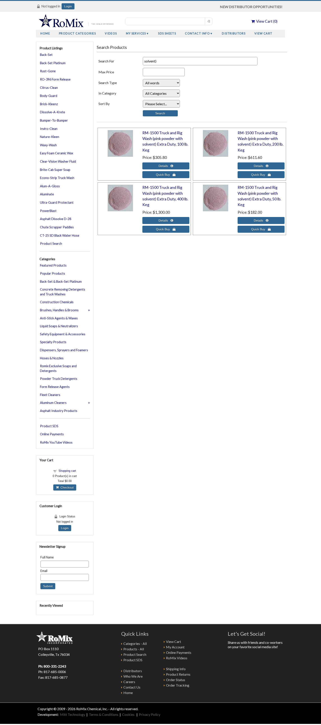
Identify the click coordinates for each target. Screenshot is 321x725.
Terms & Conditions (103, 714)
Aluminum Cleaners (53, 403)
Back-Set (46, 55)
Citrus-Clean (49, 88)
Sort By (104, 104)
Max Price (106, 72)
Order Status (175, 680)
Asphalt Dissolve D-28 (55, 219)
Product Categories (77, 33)
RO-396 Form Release (55, 79)
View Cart (263, 33)
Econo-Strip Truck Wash (57, 178)
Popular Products (52, 273)
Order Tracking (177, 685)
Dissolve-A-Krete (52, 112)
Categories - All (135, 643)
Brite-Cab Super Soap (55, 170)
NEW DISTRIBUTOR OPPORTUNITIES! (251, 7)
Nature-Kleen (49, 137)
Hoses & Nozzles (52, 358)
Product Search (51, 243)
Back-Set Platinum (53, 63)
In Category (107, 93)
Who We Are (133, 676)
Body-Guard (48, 96)
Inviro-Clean (48, 129)
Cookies (128, 714)
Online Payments (52, 434)
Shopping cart (67, 470)
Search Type (107, 83)
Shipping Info (176, 669)
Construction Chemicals (57, 302)
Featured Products (53, 265)
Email (43, 571)
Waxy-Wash (48, 145)
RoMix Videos (176, 658)
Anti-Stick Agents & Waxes (59, 318)
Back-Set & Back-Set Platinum (61, 281)
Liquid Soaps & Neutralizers (59, 326)
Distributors (233, 33)
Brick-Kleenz (49, 104)
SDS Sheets (167, 33)
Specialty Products (53, 342)
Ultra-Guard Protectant (57, 202)
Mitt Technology (72, 714)
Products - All (133, 649)
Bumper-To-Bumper (54, 120)
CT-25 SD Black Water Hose (59, 235)
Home (45, 33)
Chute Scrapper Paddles (57, 227)
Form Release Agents (55, 387)
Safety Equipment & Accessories (62, 334)
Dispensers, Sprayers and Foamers (64, 350)
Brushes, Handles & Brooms (59, 310)
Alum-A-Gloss (50, 186)
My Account (175, 647)
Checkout (66, 487)
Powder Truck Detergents (58, 379)
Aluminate (47, 194)
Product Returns (178, 674)
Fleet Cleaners (50, 395)
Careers (129, 682)
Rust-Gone (48, 71)
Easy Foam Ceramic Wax (56, 153)
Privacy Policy (149, 714)
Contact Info (197, 33)
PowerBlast (48, 211)
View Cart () (266, 21)
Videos (111, 33)
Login (68, 6)
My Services (136, 33)
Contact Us (131, 687)
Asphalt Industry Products (58, 411)
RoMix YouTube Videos (56, 442)
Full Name (47, 557)
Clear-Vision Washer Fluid (58, 161)
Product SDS (49, 426)
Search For (106, 61)
